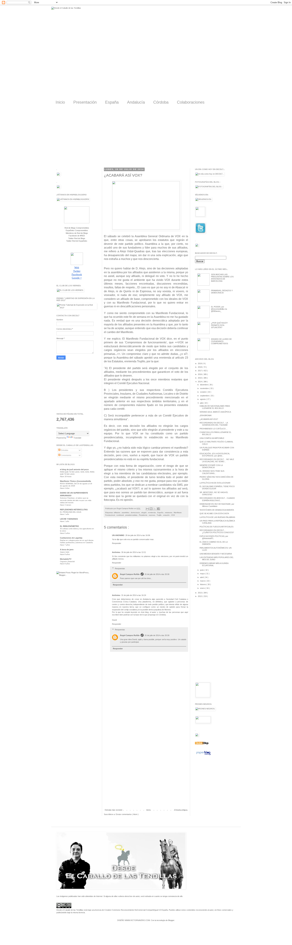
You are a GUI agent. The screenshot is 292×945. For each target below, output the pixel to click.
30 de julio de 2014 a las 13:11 (133, 552)
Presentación (85, 102)
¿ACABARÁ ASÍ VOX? (209, 419)
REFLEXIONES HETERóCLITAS (74, 510)
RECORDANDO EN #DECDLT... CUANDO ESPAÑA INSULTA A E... (217, 499)
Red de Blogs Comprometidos (77, 228)
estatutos (169, 512)
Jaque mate (64, 552)
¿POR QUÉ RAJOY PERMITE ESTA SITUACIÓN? (219, 325)
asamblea (126, 512)
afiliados (117, 512)
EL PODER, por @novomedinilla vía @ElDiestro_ (219, 309)
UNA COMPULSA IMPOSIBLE (212, 438)
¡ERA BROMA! (206, 415)
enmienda (152, 512)
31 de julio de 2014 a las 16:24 (133, 595)
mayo (202, 574)
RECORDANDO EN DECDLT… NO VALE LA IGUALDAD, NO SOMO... (217, 460)
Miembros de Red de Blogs (77, 233)
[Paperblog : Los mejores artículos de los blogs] (203, 755)
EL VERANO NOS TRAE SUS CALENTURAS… (212, 472)
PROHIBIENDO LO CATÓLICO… (213, 429)
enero (202, 588)
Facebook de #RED (77, 236)
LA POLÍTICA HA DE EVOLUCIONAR (215, 483)
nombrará (120, 515)
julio (202, 403)
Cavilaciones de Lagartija (71, 538)
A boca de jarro (67, 550)
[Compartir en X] (154, 508)
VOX (173, 515)
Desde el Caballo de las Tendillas (69, 910)
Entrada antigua (180, 810)
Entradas (64, 450)
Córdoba (160, 102)
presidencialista (131, 515)
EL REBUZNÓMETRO (69, 526)
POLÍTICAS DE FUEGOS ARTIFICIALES (216, 527)
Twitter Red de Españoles (76, 241)
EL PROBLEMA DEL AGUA (70, 512)
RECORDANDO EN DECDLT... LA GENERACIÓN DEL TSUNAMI (214, 424)
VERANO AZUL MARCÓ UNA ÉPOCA (215, 412)
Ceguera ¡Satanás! (67, 561)
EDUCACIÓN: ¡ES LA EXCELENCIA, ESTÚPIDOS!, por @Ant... (215, 455)
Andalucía (136, 102)
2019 (200, 363)
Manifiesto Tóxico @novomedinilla (75, 481)
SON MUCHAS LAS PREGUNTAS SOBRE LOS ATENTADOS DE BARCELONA (222, 277)
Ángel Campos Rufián (130, 574)
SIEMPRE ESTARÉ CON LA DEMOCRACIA (211, 466)
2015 (200, 378)
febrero (203, 584)
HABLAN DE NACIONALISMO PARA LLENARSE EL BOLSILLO (215, 407)
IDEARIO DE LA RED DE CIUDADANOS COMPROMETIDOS (221, 341)
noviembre (204, 388)
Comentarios (65, 455)
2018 (200, 367)
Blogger (171, 920)
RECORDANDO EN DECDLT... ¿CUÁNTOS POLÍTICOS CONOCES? (217, 531)
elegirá (144, 512)
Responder (116, 543)
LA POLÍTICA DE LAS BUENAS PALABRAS (217, 517)
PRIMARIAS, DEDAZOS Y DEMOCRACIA (222, 291)
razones (152, 515)
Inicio (60, 102)
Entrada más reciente (113, 810)
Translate (77, 438)
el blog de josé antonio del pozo (74, 469)
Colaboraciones (190, 102)
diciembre (204, 385)
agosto (203, 399)
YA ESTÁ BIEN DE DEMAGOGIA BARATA (217, 510)
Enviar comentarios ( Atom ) (127, 814)
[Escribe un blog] (151, 508)
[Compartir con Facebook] (158, 508)
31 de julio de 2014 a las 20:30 (157, 574)
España (112, 102)
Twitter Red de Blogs (76, 238)
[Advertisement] (146, 138)
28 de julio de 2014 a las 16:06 (137, 535)
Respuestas (120, 568)
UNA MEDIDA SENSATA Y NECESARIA (216, 554)
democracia (135, 512)
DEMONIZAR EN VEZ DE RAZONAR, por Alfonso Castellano (217, 505)
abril (202, 577)
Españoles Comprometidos (77, 230)
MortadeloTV (65, 559)
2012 (200, 596)
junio (202, 570)
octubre (203, 392)
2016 (200, 374)
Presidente (143, 515)
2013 (200, 593)
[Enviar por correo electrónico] (147, 508)
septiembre (205, 396)
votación (166, 515)
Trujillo (159, 515)
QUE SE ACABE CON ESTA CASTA (214, 513)
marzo (203, 581)
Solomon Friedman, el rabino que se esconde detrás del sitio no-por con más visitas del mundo (75, 500)
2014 (200, 382)
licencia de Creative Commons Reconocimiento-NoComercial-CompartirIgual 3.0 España (131, 910)
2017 (200, 371)
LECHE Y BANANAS (69, 519)
